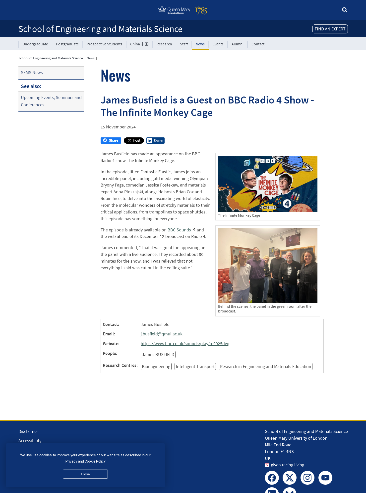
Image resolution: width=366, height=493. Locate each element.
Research (164, 43)
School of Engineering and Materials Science (100, 28)
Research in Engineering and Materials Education (265, 366)
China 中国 (139, 43)
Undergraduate (35, 43)
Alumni (238, 43)
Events (218, 43)
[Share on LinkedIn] (155, 142)
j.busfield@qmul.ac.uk (162, 334)
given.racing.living (287, 465)
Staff (184, 43)
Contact (257, 43)
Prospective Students (104, 43)
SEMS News (32, 72)
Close (85, 474)
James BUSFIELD (158, 354)
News (200, 43)
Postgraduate (67, 43)
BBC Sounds (179, 230)
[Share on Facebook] (111, 142)
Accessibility (29, 440)
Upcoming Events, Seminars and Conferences (51, 101)
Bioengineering (156, 366)
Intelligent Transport (195, 366)
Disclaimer (28, 431)
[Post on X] (134, 142)
